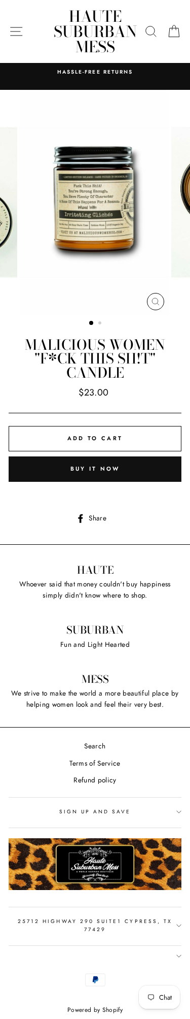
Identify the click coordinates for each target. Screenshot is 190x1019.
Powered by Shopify (95, 1009)
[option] (95, 72)
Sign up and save (95, 811)
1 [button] (91, 323)
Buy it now (95, 469)
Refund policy (94, 780)
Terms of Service (94, 763)
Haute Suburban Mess (95, 31)
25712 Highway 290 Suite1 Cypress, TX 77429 (95, 925)
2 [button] (100, 323)
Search (94, 746)
